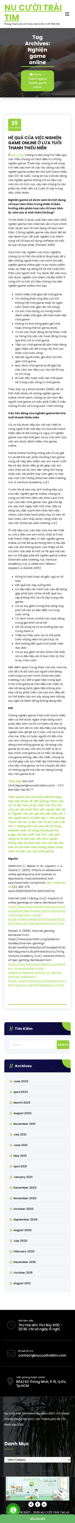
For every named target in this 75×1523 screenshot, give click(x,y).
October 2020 (23, 1209)
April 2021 (20, 1166)
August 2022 (22, 1113)
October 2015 (23, 1273)
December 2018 (24, 1262)
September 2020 (25, 1220)
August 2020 (22, 1230)
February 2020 (24, 1251)
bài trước (17, 155)
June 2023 (20, 1081)
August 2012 (22, 1283)
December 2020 (24, 1188)
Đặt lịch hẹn (37, 1519)
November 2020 (24, 1198)
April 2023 (20, 1092)
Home (37, 74)
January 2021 (23, 1177)
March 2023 (21, 1103)
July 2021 (20, 1134)
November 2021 (24, 1124)
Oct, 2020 (14, 124)
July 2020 (20, 1241)
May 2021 (20, 1156)
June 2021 (20, 1145)
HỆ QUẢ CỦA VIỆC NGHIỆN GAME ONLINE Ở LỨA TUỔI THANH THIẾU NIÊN (35, 143)
